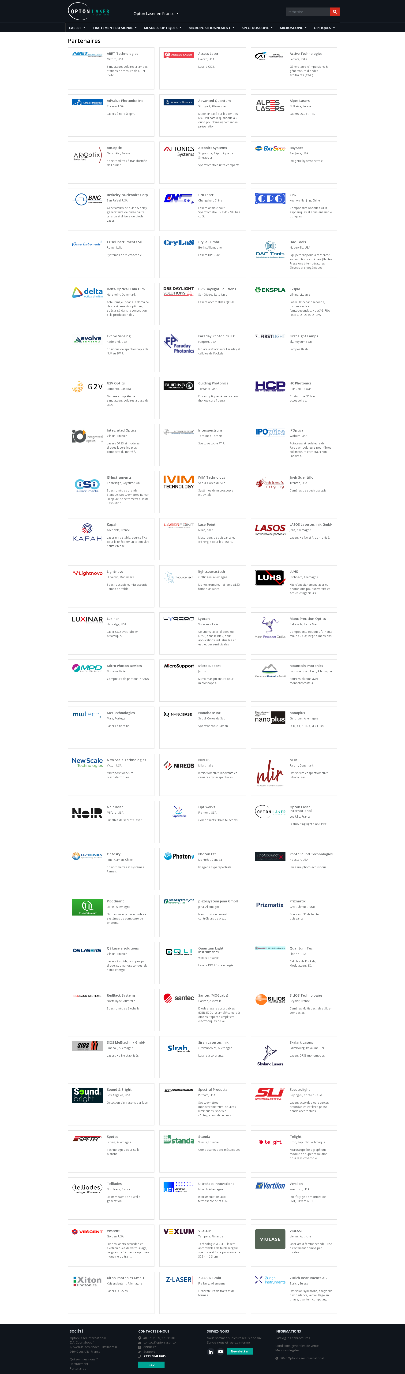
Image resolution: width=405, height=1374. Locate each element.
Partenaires (78, 1368)
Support (149, 1351)
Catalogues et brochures (292, 1338)
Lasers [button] (75, 28)
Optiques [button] (323, 28)
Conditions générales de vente (297, 1346)
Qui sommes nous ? (84, 1359)
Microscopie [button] (292, 28)
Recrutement (79, 1364)
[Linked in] (210, 1351)
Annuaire (149, 1347)
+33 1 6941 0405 (154, 1356)
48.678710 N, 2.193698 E (159, 1338)
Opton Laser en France (154, 13)
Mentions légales (287, 1350)
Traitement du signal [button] (113, 28)
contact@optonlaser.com (160, 1342)
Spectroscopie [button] (256, 28)
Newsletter (240, 1351)
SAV (151, 1365)
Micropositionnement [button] (210, 28)
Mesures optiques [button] (161, 28)
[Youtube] (220, 1351)
